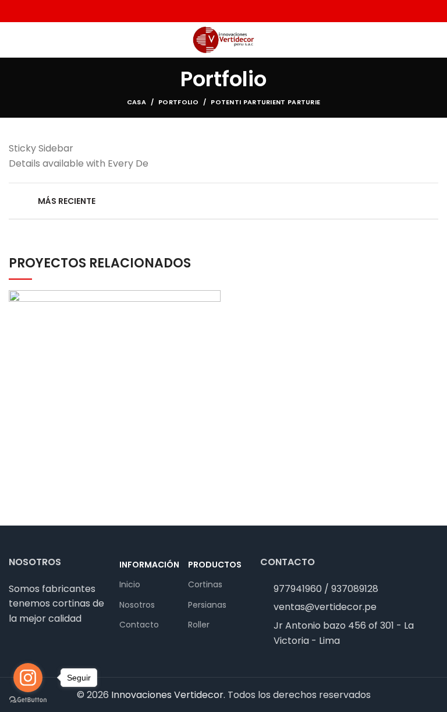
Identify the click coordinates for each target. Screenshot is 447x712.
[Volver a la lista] (223, 201)
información (148, 564)
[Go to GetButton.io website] (28, 700)
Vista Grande (212, 299)
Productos (215, 564)
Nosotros (137, 605)
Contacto (139, 624)
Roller (199, 624)
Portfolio (178, 102)
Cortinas (205, 584)
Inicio (129, 584)
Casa (136, 102)
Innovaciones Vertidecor (167, 695)
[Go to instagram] (27, 677)
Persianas (207, 605)
